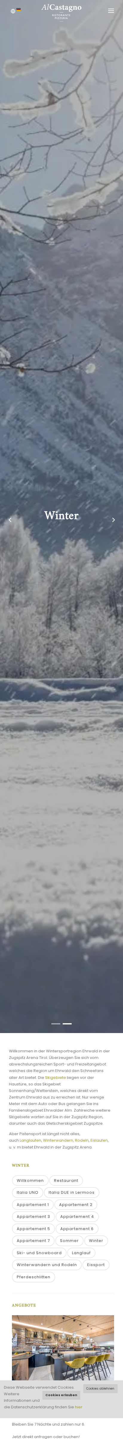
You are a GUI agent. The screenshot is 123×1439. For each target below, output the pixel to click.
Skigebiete (55, 1077)
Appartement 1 (33, 1204)
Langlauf (81, 1253)
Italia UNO (28, 1192)
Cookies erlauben (61, 1395)
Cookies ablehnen (100, 1388)
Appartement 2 (76, 1204)
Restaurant (66, 1180)
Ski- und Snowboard (39, 1253)
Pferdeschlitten (33, 1277)
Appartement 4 (77, 1216)
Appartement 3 (33, 1216)
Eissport (96, 1265)
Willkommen (30, 1180)
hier (78, 1407)
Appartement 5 (33, 1229)
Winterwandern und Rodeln (47, 1265)
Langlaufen (30, 1140)
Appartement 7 (33, 1240)
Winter (96, 1240)
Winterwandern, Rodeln (66, 1140)
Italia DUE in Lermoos (72, 1192)
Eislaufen (99, 1140)
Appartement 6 (77, 1229)
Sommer (69, 1240)
